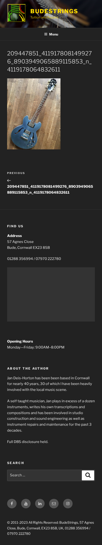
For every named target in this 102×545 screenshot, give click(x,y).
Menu (53, 34)
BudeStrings (54, 11)
